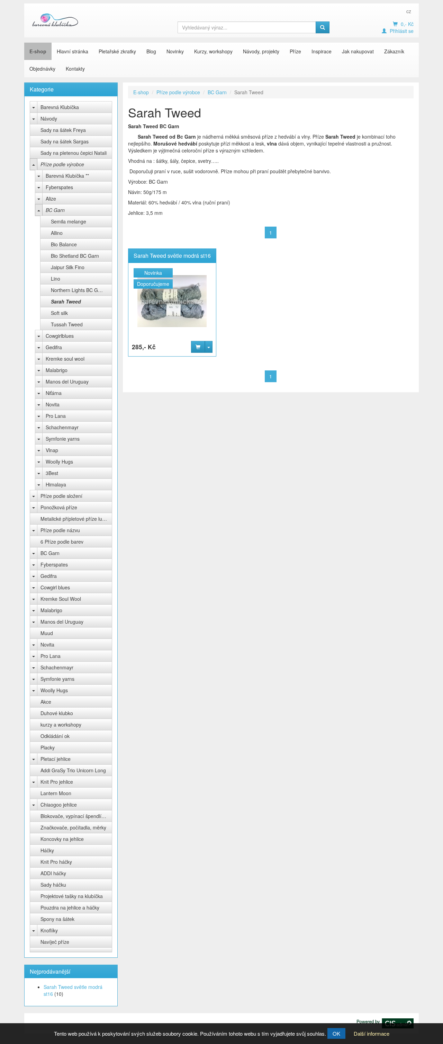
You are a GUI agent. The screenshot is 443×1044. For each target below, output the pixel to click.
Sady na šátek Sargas (64, 141)
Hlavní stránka (72, 51)
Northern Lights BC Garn (78, 290)
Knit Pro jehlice (56, 781)
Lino (55, 278)
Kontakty (75, 68)
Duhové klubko (56, 713)
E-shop (37, 51)
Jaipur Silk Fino (67, 267)
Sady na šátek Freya (63, 129)
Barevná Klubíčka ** (67, 175)
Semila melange (68, 221)
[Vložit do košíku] (198, 347)
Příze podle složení (61, 495)
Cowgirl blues (55, 587)
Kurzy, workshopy (213, 51)
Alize (51, 198)
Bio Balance (64, 244)
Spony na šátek (57, 918)
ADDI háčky (53, 873)
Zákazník (394, 51)
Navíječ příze (54, 941)
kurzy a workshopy (60, 724)
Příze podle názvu (60, 530)
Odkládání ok (55, 735)
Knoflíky (49, 930)
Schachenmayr (62, 427)
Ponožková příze (58, 507)
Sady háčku (53, 884)
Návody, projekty (261, 51)
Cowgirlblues (60, 335)
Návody (48, 118)
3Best (52, 473)
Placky (47, 747)
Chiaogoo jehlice (58, 804)
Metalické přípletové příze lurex (74, 518)
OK (336, 1033)
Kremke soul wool (65, 358)
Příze (295, 51)
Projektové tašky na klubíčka (71, 896)
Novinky (175, 51)
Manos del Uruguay (67, 381)
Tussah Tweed (67, 324)
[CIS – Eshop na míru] (385, 1022)
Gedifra (54, 347)
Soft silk (59, 312)
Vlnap (52, 450)
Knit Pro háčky (56, 861)
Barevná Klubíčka (59, 107)
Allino (57, 232)
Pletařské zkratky (117, 51)
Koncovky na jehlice (62, 838)
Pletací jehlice (55, 758)
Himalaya (56, 484)
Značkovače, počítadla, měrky (73, 827)
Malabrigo (56, 370)
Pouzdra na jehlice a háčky (69, 907)
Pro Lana (56, 415)
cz (408, 11)
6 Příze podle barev (61, 541)
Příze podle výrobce (62, 164)
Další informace (371, 1033)
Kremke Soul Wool (60, 598)
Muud (46, 633)
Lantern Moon (55, 793)
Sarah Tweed (66, 301)
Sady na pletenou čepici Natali (73, 152)
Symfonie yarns (63, 438)
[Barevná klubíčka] (55, 19)
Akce (45, 701)
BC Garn (55, 210)
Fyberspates (59, 187)
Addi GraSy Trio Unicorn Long (73, 770)
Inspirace (321, 51)
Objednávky (42, 68)
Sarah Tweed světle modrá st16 (172, 256)
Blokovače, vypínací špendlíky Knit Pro (76, 816)
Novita (53, 404)
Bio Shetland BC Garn (75, 255)
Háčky (47, 850)
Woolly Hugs (59, 461)
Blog (151, 51)
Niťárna (54, 392)
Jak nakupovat (358, 51)
